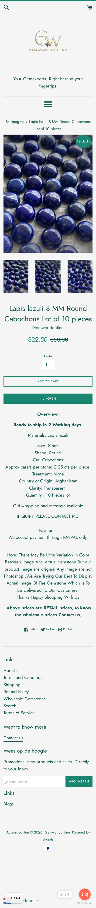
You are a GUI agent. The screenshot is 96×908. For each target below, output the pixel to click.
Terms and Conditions (24, 677)
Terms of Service (19, 713)
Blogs (8, 804)
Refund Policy (16, 691)
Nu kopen (48, 398)
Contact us (13, 738)
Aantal (48, 356)
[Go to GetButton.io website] (84, 903)
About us (12, 670)
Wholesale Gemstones (24, 699)
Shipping (12, 685)
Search (9, 706)
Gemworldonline (57, 832)
